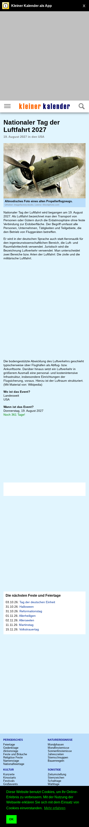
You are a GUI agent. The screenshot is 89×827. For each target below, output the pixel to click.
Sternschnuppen (58, 757)
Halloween (26, 606)
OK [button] (11, 819)
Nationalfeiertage (13, 764)
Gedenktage (10, 747)
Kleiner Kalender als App (31, 6)
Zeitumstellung (57, 774)
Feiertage (9, 744)
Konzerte (8, 774)
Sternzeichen (56, 777)
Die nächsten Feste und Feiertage (33, 595)
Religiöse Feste (13, 757)
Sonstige (54, 769)
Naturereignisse (60, 739)
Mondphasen (56, 744)
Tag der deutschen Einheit (37, 602)
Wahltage (53, 784)
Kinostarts (9, 777)
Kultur (8, 769)
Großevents (10, 784)
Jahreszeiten (56, 754)
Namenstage (11, 760)
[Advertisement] (44, 56)
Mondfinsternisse (58, 747)
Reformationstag (30, 611)
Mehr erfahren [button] (54, 808)
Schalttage (54, 780)
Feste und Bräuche (15, 754)
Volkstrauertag (29, 629)
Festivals (9, 780)
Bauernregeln (56, 760)
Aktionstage (10, 751)
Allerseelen (26, 620)
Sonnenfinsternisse (60, 751)
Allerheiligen (27, 615)
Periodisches (13, 739)
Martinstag (26, 625)
